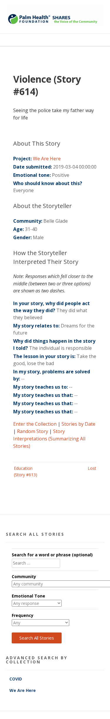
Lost (92, 468)
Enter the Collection (35, 424)
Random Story (32, 431)
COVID (16, 679)
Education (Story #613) (25, 471)
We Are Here (47, 158)
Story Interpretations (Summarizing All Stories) (49, 438)
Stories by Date (78, 424)
